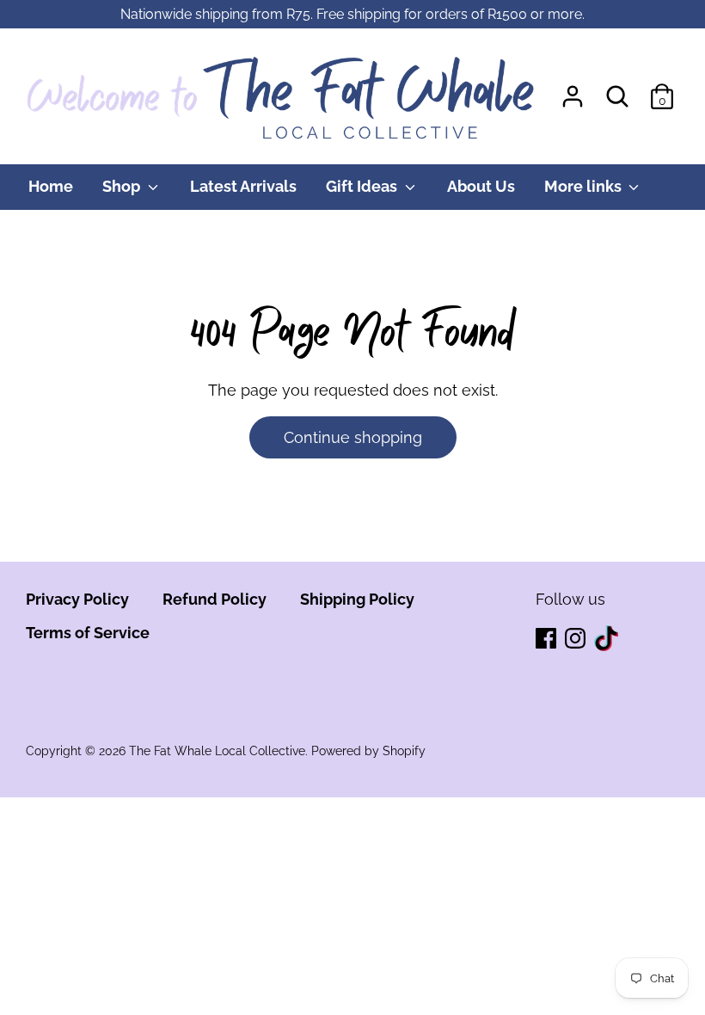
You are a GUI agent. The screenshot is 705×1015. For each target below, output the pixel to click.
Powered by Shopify (368, 751)
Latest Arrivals (243, 186)
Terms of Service (88, 633)
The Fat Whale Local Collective (217, 751)
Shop (123, 186)
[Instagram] (577, 639)
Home (50, 186)
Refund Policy (214, 599)
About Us (481, 186)
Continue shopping (353, 437)
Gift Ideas (363, 186)
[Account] (572, 91)
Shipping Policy (357, 599)
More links (584, 186)
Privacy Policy (77, 599)
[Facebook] (548, 639)
